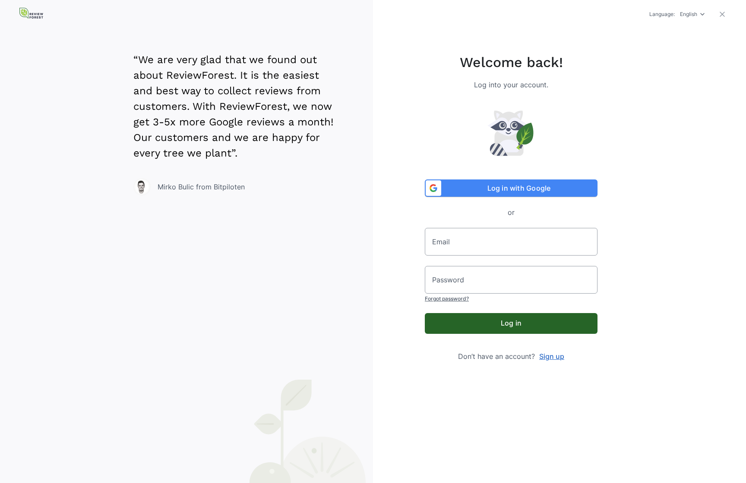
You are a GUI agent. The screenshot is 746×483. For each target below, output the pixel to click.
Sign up (551, 356)
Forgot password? (447, 298)
